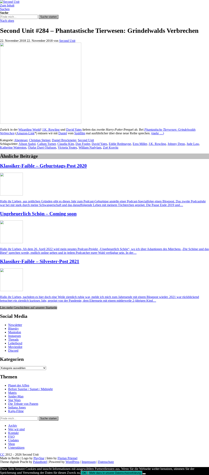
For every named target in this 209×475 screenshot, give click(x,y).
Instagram (14, 336)
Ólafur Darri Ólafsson (42, 147)
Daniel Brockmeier (64, 140)
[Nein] (144, 473)
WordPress (72, 462)
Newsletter (15, 325)
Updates (13, 440)
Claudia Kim (65, 144)
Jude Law (193, 144)
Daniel (62, 133)
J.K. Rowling (51, 129)
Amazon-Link (25, 133)
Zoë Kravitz (110, 147)
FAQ (11, 436)
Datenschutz (106, 462)
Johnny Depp (176, 144)
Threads (13, 339)
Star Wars (14, 400)
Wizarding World (29, 129)
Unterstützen (16, 447)
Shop (11, 444)
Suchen (5, 9)
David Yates (74, 129)
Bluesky (13, 328)
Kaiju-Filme (16, 411)
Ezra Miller (140, 144)
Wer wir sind (16, 429)
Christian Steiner (39, 140)
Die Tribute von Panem (23, 403)
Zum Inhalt (7, 5)
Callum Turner (46, 144)
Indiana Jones (17, 407)
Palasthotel (40, 462)
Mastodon (14, 332)
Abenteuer (20, 140)
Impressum (89, 462)
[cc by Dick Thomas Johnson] (40, 122)
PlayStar (38, 458)
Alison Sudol (27, 144)
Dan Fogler (83, 144)
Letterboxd (15, 343)
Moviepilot (15, 347)
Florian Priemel (67, 458)
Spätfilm (79, 133)
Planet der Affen (18, 385)
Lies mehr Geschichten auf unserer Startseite (28, 307)
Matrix (12, 392)
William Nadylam (90, 147)
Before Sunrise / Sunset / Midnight (30, 389)
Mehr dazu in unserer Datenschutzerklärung (115, 472)
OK (84, 472)
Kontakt (13, 433)
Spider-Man (15, 396)
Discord (13, 350)
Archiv (12, 425)
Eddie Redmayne (120, 144)
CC (2, 454)
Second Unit (67, 40)
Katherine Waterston (13, 147)
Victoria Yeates (67, 147)
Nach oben (7, 20)
